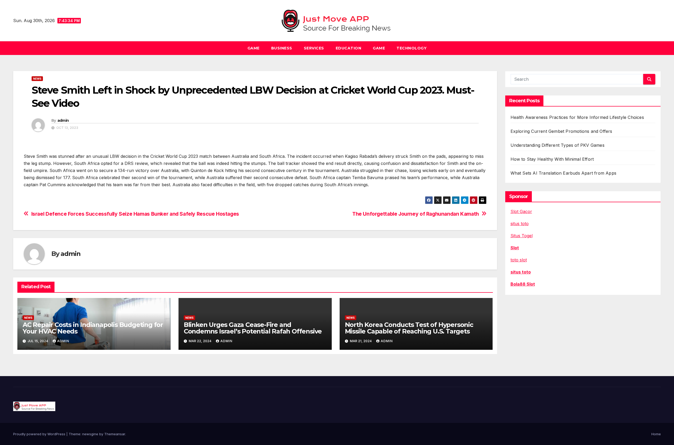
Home (656, 434)
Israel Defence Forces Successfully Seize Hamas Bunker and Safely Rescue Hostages (135, 214)
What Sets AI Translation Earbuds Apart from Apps (564, 173)
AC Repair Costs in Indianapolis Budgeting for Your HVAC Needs (93, 328)
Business (281, 48)
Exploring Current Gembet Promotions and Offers (561, 131)
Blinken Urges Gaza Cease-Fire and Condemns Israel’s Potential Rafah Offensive (253, 328)
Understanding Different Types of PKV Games (557, 145)
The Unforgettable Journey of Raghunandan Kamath (415, 214)
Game (253, 48)
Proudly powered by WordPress (39, 434)
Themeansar (114, 434)
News (37, 78)
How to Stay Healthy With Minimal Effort (552, 159)
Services (314, 48)
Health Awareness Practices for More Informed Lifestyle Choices (577, 117)
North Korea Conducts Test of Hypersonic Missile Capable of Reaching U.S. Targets (409, 328)
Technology (412, 48)
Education (348, 48)
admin (63, 120)
